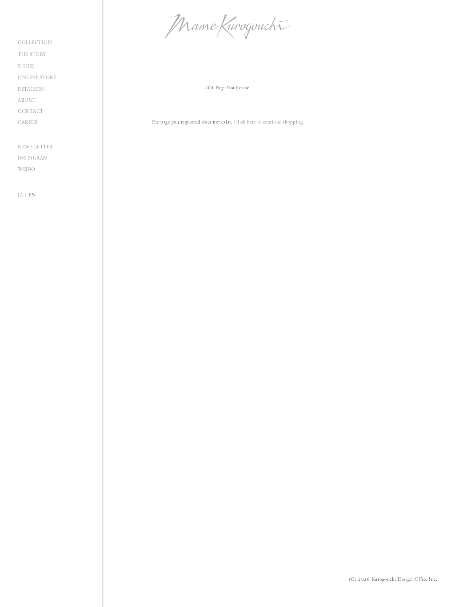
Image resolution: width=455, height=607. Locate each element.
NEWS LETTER (35, 147)
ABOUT (27, 100)
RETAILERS (31, 89)
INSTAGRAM (33, 158)
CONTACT (31, 111)
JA (20, 195)
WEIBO (27, 169)
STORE (26, 66)
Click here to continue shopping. (269, 122)
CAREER (27, 123)
